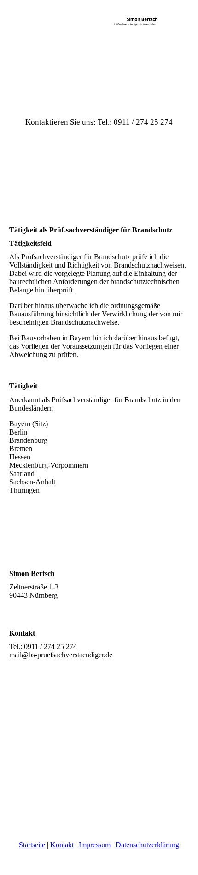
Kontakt (62, 845)
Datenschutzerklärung (147, 845)
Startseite (32, 845)
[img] (98, 34)
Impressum (95, 845)
